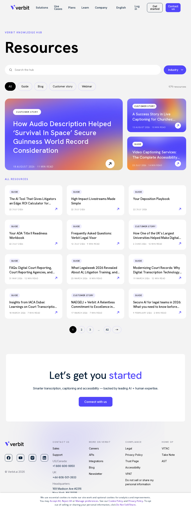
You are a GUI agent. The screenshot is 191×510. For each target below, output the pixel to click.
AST (164, 461)
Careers (94, 448)
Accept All (55, 501)
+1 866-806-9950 (64, 466)
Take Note (168, 454)
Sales (56, 448)
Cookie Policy (116, 501)
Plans (72, 7)
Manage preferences (87, 501)
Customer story (63, 86)
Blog (40, 86)
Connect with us (95, 402)
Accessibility (132, 467)
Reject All (67, 501)
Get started (154, 7)
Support (57, 454)
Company (101, 7)
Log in (137, 7)
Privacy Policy (134, 454)
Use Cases (58, 7)
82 (107, 329)
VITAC (165, 448)
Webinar (87, 86)
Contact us (173, 7)
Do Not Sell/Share (126, 504)
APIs (91, 454)
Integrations (96, 461)
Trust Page (132, 461)
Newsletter (95, 473)
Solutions (42, 7)
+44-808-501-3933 (64, 477)
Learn (85, 7)
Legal (128, 448)
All (10, 86)
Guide (25, 86)
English (121, 7)
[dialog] (95, 501)
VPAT (128, 473)
